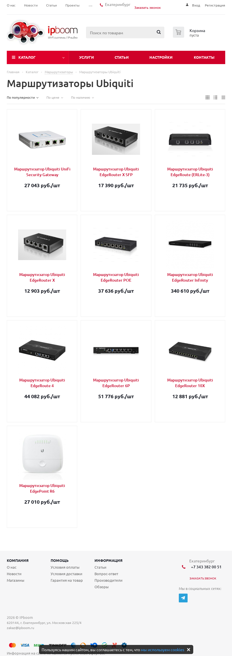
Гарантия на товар (67, 580)
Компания (18, 560)
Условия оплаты (65, 567)
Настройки (161, 57)
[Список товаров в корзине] (189, 36)
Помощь (60, 560)
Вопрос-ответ (106, 573)
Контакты (204, 57)
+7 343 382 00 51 (205, 566)
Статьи (122, 57)
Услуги (86, 57)
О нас (11, 567)
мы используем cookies (162, 649)
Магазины (15, 580)
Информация (108, 560)
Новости (14, 573)
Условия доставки (66, 573)
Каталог (27, 57)
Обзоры (101, 586)
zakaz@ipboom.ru (21, 627)
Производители (108, 580)
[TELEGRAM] (183, 598)
